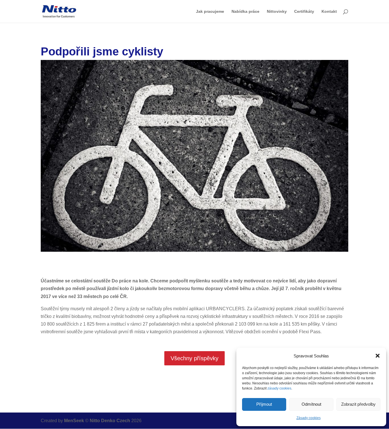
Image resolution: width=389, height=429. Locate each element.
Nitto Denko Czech (110, 420)
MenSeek (74, 420)
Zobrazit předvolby (358, 404)
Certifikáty (304, 11)
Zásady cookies (308, 418)
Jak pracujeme (210, 11)
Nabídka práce (245, 11)
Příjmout (264, 404)
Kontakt (329, 11)
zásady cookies (279, 388)
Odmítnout (311, 404)
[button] (377, 356)
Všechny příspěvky (194, 358)
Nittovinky (277, 11)
